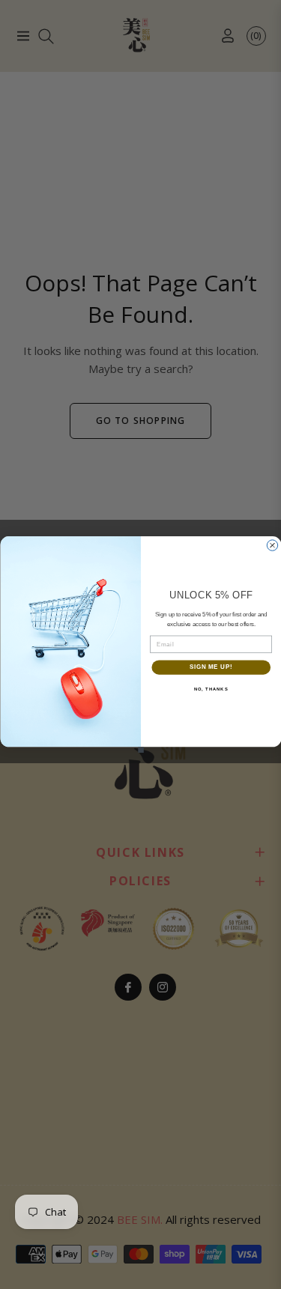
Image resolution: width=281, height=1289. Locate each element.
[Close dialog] (272, 545)
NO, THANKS (210, 689)
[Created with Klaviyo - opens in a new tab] (141, 750)
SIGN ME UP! (210, 667)
